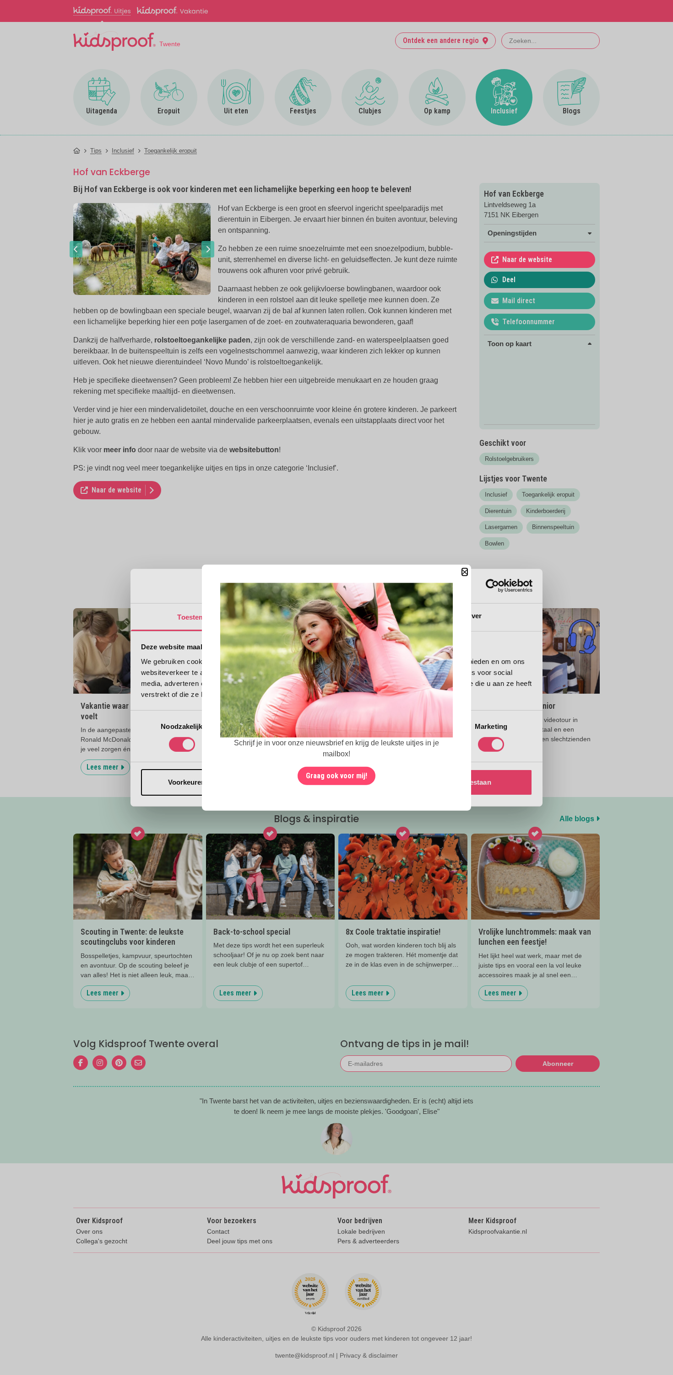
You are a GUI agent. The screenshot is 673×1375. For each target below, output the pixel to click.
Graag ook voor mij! (336, 775)
